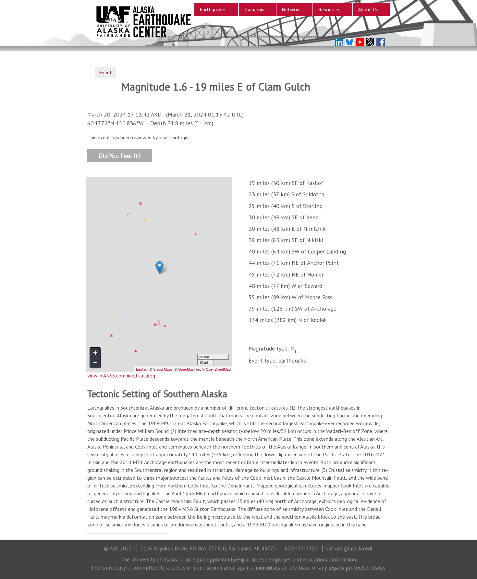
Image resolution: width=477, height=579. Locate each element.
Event (105, 72)
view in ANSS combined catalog (121, 375)
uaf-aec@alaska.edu (349, 548)
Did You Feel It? (120, 155)
